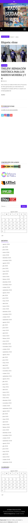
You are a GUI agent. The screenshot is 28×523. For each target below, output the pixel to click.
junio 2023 (5, 327)
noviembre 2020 (7, 403)
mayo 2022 (6, 362)
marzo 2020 (6, 424)
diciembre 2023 (7, 311)
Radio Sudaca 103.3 (14, 13)
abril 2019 (5, 454)
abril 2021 (5, 389)
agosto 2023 (6, 322)
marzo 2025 (6, 276)
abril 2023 (5, 333)
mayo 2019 (6, 451)
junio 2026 (5, 249)
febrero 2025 (6, 279)
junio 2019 (5, 448)
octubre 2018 (6, 459)
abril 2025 (5, 274)
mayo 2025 (6, 271)
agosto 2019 (6, 443)
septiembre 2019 (7, 440)
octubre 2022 (6, 349)
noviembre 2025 (7, 260)
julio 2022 (5, 357)
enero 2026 (6, 255)
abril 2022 (5, 365)
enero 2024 (6, 309)
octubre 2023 (6, 317)
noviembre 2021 (7, 370)
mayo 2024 (6, 300)
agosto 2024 (6, 292)
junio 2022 (5, 360)
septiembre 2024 (7, 290)
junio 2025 (5, 268)
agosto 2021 (6, 379)
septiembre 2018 (7, 462)
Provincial (4, 65)
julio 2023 (5, 325)
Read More (3, 94)
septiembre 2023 (7, 319)
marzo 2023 (6, 335)
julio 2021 (5, 381)
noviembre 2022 (7, 346)
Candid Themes (20, 513)
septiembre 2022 (7, 352)
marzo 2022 (6, 368)
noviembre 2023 (7, 314)
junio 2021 (5, 384)
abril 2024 (5, 303)
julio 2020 (5, 413)
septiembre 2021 (7, 376)
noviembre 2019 (7, 435)
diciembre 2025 (7, 257)
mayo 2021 (6, 387)
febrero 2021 (6, 395)
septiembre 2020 (7, 408)
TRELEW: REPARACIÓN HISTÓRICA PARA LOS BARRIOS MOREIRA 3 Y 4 (13, 73)
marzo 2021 (6, 392)
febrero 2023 (6, 338)
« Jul (2, 235)
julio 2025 (5, 266)
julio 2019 (5, 446)
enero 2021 (6, 397)
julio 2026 (5, 247)
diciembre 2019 (7, 432)
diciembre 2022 (7, 344)
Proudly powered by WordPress (11, 511)
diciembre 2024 (7, 282)
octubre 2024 (6, 287)
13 (13, 222)
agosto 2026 (6, 244)
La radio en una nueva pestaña (9, 110)
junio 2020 (5, 416)
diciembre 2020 (7, 400)
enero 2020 (6, 430)
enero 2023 (6, 341)
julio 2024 (5, 295)
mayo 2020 (6, 419)
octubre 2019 (6, 438)
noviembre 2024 (7, 284)
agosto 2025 (6, 263)
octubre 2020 (6, 405)
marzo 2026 (6, 252)
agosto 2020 (6, 411)
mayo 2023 (6, 330)
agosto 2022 (6, 354)
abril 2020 (5, 422)
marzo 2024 (6, 306)
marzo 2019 (6, 457)
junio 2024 (5, 298)
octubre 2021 (6, 373)
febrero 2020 (6, 427)
